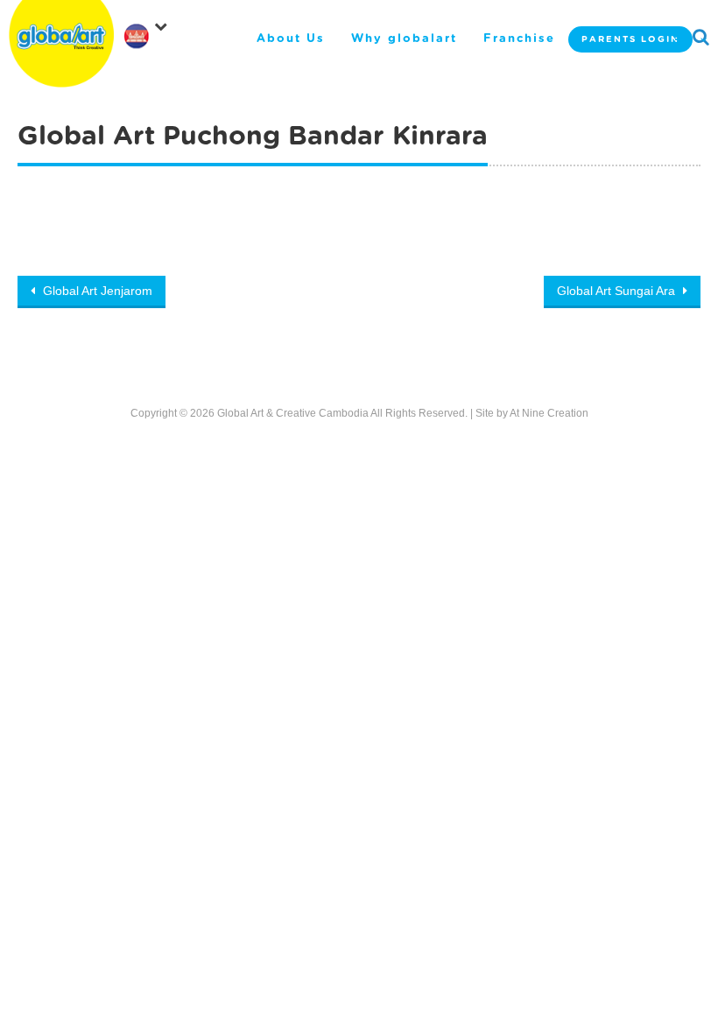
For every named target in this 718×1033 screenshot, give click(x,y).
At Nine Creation (549, 413)
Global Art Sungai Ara (618, 291)
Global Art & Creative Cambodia (293, 413)
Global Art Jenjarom (95, 291)
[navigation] (149, 30)
